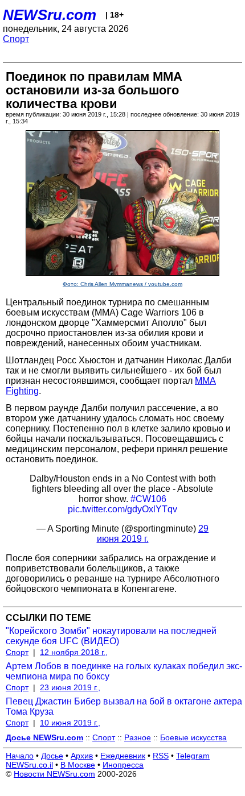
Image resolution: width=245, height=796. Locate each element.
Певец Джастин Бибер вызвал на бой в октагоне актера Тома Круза (124, 706)
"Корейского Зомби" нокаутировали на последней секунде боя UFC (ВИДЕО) (111, 636)
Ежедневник (122, 755)
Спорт (16, 39)
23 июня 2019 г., (70, 687)
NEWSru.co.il (29, 764)
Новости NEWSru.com (54, 773)
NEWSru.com (49, 14)
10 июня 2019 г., (70, 722)
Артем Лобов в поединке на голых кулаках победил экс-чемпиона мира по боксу (124, 671)
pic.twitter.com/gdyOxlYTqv (122, 509)
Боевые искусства (193, 737)
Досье (52, 755)
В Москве (77, 764)
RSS (161, 755)
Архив (82, 755)
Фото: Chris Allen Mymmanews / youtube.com (122, 284)
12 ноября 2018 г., (74, 652)
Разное (137, 737)
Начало (20, 755)
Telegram (193, 755)
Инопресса (123, 764)
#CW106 (148, 499)
